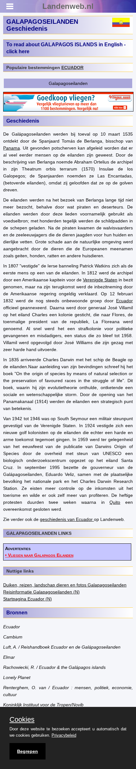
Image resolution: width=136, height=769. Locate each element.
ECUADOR (72, 67)
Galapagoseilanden (68, 83)
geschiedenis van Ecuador (67, 519)
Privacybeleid (64, 735)
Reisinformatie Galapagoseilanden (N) (41, 591)
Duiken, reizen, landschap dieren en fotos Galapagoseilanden (65, 584)
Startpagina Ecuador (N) (27, 598)
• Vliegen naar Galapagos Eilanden (39, 555)
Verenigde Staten (100, 279)
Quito (114, 502)
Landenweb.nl (68, 6)
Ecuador (124, 300)
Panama (11, 148)
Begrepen (27, 751)
